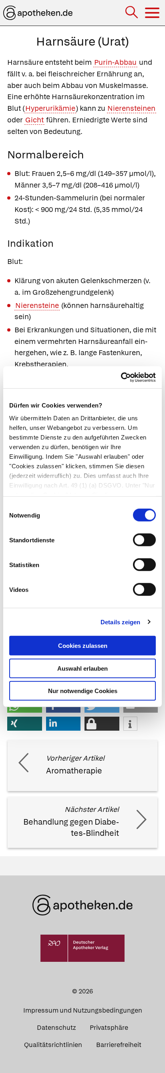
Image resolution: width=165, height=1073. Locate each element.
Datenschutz (56, 1027)
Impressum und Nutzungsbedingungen (82, 1010)
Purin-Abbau (115, 62)
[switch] (144, 540)
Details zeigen (120, 621)
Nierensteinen (131, 108)
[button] (24, 724)
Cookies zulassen (82, 645)
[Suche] (132, 13)
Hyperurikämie (50, 108)
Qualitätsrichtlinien (53, 1045)
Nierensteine (37, 305)
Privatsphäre (109, 1027)
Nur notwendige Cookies (82, 690)
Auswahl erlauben (82, 668)
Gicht (34, 119)
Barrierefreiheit (118, 1045)
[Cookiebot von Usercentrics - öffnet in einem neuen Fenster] (121, 377)
